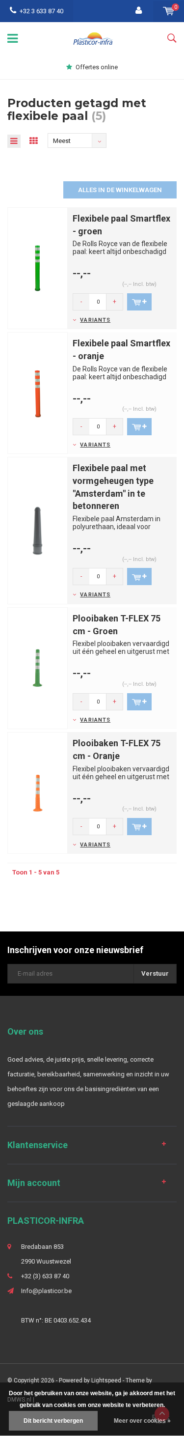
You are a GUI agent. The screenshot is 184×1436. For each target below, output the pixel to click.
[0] (168, 11)
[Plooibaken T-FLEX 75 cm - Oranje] (37, 792)
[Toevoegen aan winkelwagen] (139, 301)
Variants (95, 320)
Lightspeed (106, 1380)
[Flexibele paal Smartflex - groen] (37, 267)
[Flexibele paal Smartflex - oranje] (37, 392)
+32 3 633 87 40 (41, 11)
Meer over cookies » (142, 1420)
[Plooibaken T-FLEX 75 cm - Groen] (37, 668)
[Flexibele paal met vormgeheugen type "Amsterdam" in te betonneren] (37, 530)
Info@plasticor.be (46, 1291)
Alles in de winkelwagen (120, 190)
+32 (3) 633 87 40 (45, 1276)
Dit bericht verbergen (53, 1420)
